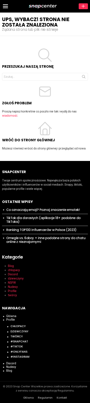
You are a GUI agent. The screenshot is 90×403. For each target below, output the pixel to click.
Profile (12, 291)
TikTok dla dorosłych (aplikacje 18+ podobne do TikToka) (43, 220)
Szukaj (84, 77)
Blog (11, 266)
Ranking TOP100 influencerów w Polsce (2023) (41, 230)
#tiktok (16, 346)
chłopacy (14, 270)
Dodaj (83, 6)
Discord (13, 274)
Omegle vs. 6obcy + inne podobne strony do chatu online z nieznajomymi (45, 240)
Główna (11, 316)
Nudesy (13, 286)
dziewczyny (16, 278)
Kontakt (62, 397)
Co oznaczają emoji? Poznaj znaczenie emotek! (43, 210)
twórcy (12, 295)
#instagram (20, 357)
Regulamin (45, 397)
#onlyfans (18, 352)
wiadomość (9, 115)
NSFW (12, 282)
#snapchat (19, 341)
